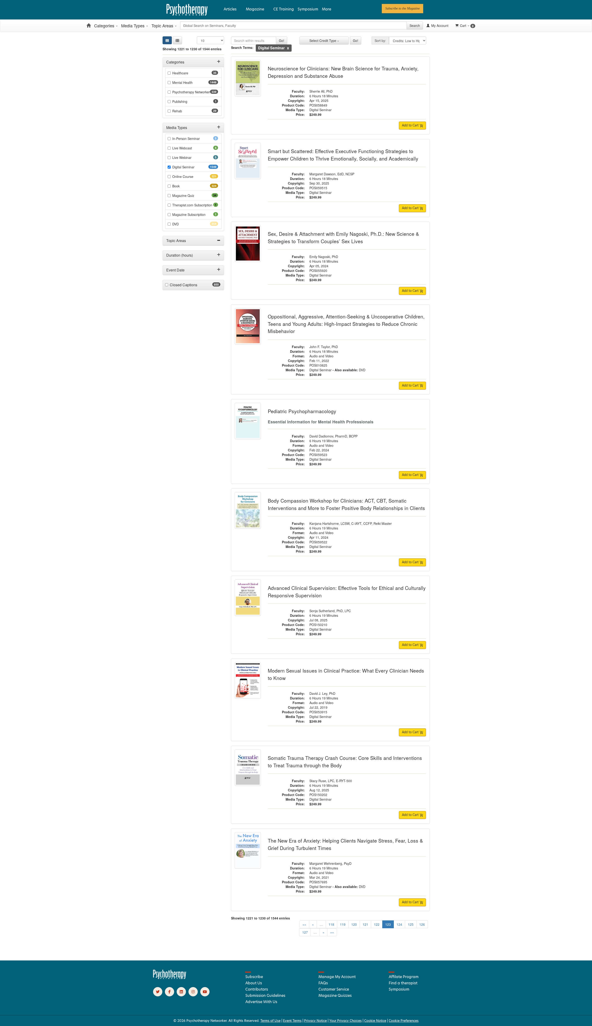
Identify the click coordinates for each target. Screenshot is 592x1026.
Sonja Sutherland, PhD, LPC (330, 610)
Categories (104, 25)
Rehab (184, 111)
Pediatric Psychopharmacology (302, 411)
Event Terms (292, 1020)
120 (354, 924)
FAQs (323, 983)
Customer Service (333, 989)
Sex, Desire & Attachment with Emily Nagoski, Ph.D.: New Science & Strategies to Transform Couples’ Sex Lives (343, 237)
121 (365, 924)
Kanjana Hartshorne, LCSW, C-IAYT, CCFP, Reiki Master (350, 523)
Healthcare (187, 73)
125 (410, 924)
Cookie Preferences (404, 1020)
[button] (177, 40)
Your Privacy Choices (345, 1020)
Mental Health (191, 82)
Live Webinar (188, 157)
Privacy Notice (315, 1020)
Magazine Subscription (195, 214)
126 (422, 924)
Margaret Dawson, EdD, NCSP (331, 174)
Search (415, 25)
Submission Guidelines (265, 995)
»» (332, 932)
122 (376, 924)
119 (342, 924)
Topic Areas (162, 25)
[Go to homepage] (169, 978)
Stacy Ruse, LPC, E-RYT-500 (330, 780)
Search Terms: (242, 47)
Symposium (308, 9)
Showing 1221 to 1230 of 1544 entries (192, 49)
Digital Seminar (192, 167)
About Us (253, 983)
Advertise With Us (261, 1001)
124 (399, 924)
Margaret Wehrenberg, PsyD (330, 863)
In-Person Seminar (192, 138)
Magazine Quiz (190, 195)
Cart (467, 25)
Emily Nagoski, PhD (323, 256)
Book (184, 186)
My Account (439, 25)
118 (331, 924)
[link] (402, 8)
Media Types (133, 25)
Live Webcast (188, 148)
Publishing (186, 101)
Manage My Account (337, 976)
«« (304, 924)
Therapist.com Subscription (195, 205)
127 (305, 932)
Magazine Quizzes (335, 995)
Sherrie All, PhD (321, 91)
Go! (281, 40)
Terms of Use (270, 1020)
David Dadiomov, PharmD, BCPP (333, 436)
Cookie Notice (375, 1020)
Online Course (191, 176)
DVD (183, 224)
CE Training (283, 9)
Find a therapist (403, 983)
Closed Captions (192, 284)
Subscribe (254, 976)
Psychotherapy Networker (195, 92)
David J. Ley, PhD (322, 693)
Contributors (256, 989)
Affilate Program (404, 976)
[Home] (88, 25)
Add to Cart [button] (410, 125)
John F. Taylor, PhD (323, 346)
